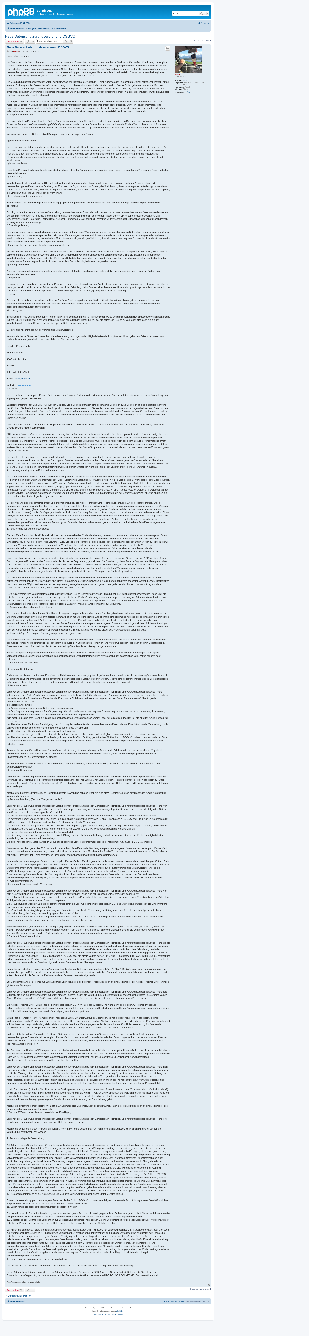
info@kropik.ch (22, 378)
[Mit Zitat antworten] (167, 48)
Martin (177, 74)
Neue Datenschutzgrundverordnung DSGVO (40, 36)
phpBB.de (120, 1311)
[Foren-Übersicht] (21, 11)
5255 (185, 80)
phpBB (98, 1308)
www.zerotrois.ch (25, 385)
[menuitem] (26, 23)
